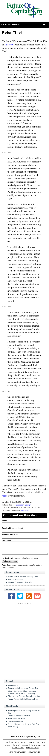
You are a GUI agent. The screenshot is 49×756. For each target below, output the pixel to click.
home (6, 742)
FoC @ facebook (20, 745)
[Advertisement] (24, 623)
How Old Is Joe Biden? (17, 719)
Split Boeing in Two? (16, 721)
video (4, 495)
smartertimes (34, 752)
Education (20, 505)
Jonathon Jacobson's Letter (19, 716)
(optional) (12, 528)
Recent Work (13, 685)
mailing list (25, 510)
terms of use (18, 747)
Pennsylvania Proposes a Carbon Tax (23, 688)
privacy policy (32, 747)
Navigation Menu (11, 24)
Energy (28, 505)
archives (15, 742)
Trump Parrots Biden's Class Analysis (23, 699)
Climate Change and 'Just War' (20, 582)
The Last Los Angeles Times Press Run (24, 696)
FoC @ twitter (38, 745)
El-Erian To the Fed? (16, 580)
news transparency (17, 752)
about (23, 742)
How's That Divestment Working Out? (23, 577)
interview (9, 44)
